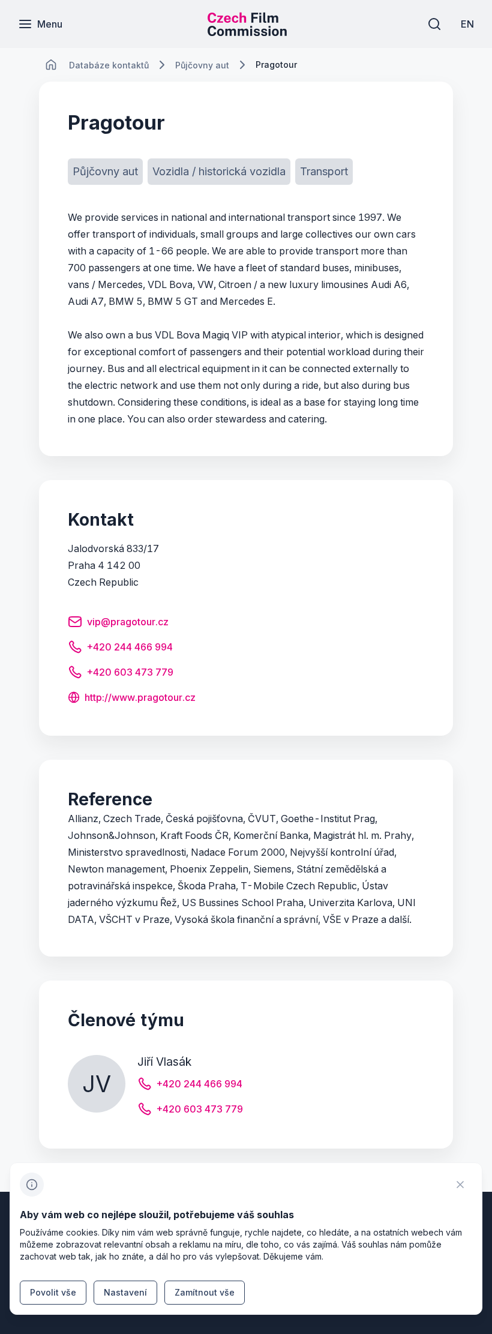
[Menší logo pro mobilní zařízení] (247, 32)
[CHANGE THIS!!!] (51, 65)
